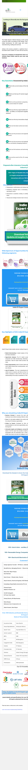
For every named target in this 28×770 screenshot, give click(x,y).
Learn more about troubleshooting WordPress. (12, 708)
